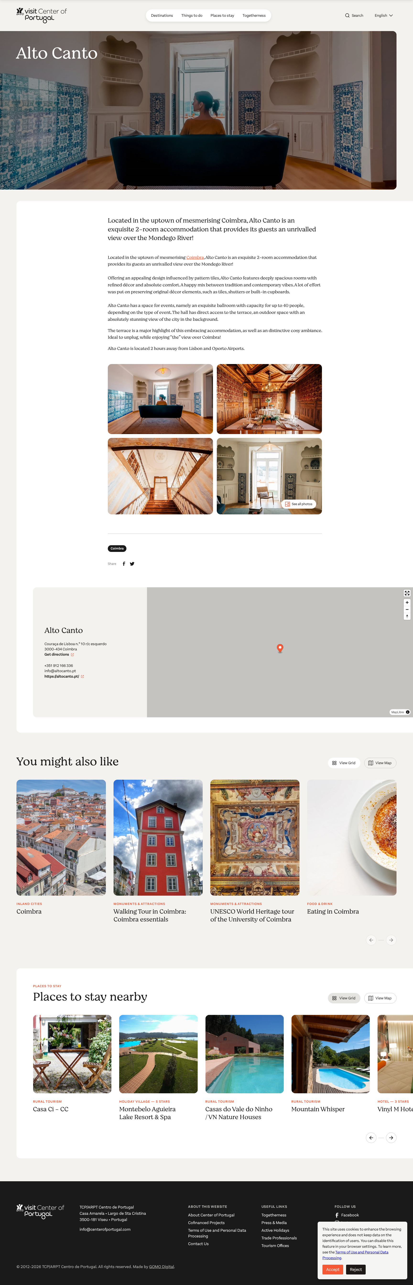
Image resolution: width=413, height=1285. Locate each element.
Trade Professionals (279, 1238)
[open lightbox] (160, 399)
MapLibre (397, 712)
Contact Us (198, 1244)
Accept (332, 1269)
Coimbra (195, 257)
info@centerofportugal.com (105, 1229)
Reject (356, 1269)
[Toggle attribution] (408, 712)
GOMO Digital (161, 1266)
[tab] (344, 763)
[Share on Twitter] (132, 564)
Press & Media (274, 1222)
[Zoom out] (407, 609)
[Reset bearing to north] (407, 616)
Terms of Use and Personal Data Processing (217, 1233)
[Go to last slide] (371, 1138)
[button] (384, 15)
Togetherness (273, 1215)
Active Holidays (275, 1230)
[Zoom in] (407, 602)
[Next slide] (391, 1138)
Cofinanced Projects (206, 1222)
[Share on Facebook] (124, 564)
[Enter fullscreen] (407, 593)
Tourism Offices (275, 1245)
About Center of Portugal (211, 1215)
